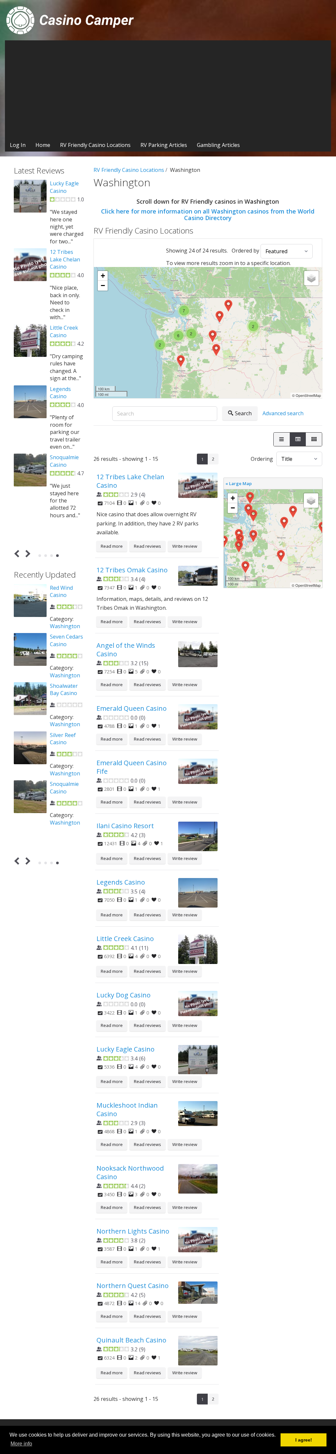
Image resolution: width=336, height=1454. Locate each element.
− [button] (103, 285)
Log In (18, 145)
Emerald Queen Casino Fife (131, 767)
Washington (65, 626)
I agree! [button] (303, 1440)
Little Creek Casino (125, 938)
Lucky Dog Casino (123, 995)
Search (243, 413)
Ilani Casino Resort (125, 825)
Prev (18, 554)
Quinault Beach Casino (131, 1340)
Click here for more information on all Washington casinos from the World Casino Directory (207, 214)
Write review (184, 546)
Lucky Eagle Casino (125, 1049)
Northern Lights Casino (132, 1231)
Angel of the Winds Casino (125, 649)
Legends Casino (120, 882)
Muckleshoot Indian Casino (127, 1109)
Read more (112, 546)
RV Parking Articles (163, 145)
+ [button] (103, 276)
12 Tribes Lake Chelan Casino (130, 481)
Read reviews (147, 546)
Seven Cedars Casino (66, 640)
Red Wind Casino (61, 591)
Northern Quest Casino (132, 1285)
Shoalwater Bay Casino (64, 689)
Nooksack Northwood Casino (130, 1172)
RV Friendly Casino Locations (95, 145)
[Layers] (311, 278)
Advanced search (283, 413)
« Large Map (238, 483)
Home (42, 145)
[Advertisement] (168, 89)
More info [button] (21, 1443)
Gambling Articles (218, 145)
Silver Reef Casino (63, 738)
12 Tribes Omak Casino (132, 569)
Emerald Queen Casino (131, 708)
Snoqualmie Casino (64, 461)
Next (27, 554)
